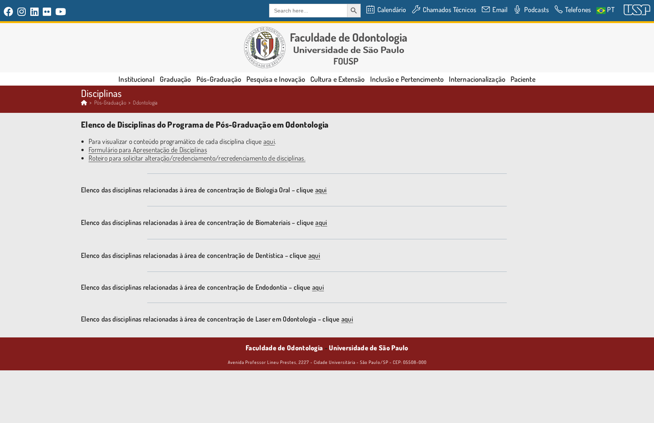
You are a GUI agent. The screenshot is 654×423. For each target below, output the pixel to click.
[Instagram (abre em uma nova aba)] (22, 11)
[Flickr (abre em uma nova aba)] (47, 11)
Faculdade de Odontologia (284, 347)
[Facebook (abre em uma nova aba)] (10, 11)
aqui (269, 141)
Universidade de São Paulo (368, 347)
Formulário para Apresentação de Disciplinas (148, 149)
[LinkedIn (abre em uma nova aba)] (34, 11)
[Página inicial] (84, 102)
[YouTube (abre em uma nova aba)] (60, 11)
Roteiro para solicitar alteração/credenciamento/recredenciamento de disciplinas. (197, 158)
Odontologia (145, 102)
